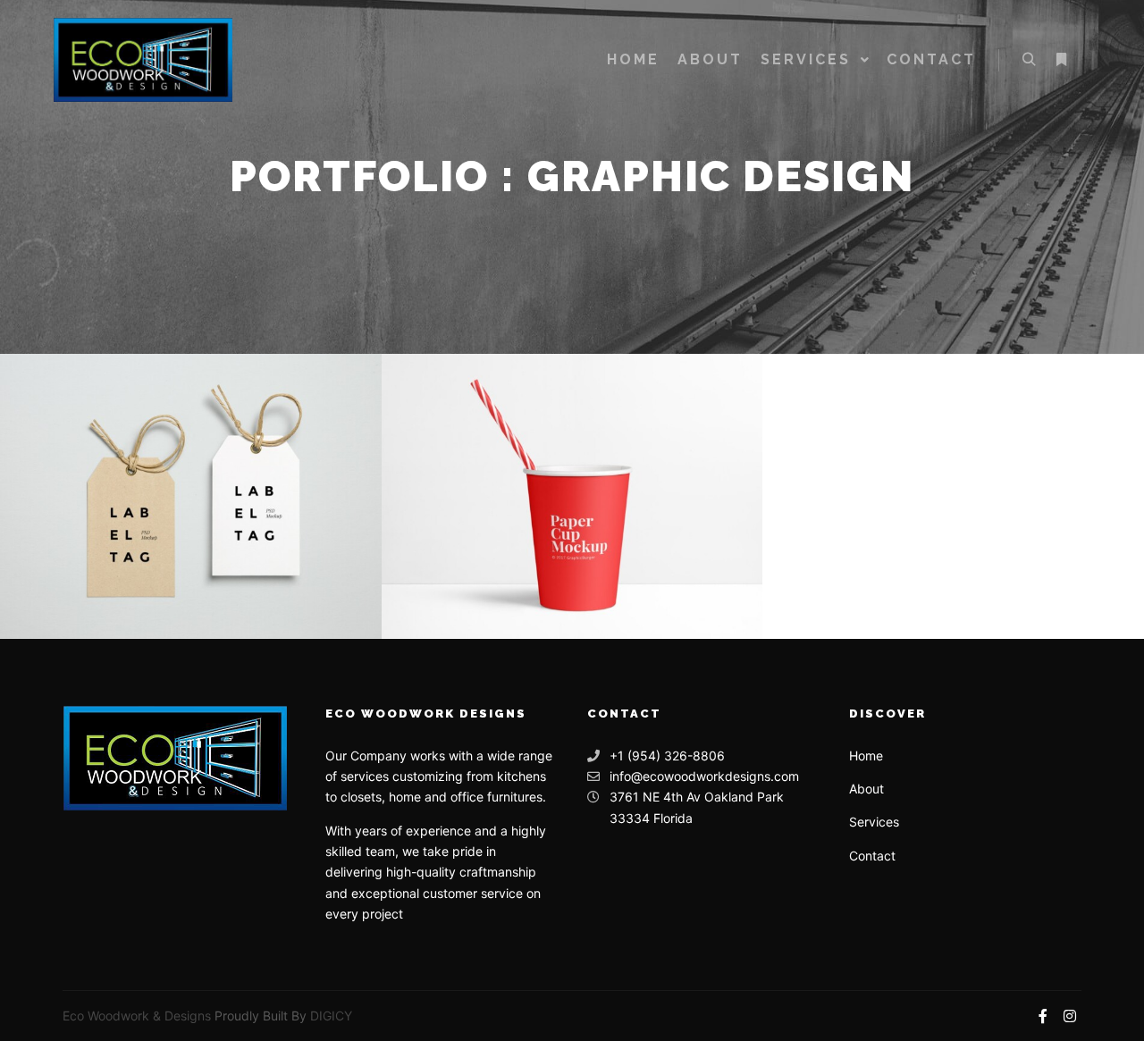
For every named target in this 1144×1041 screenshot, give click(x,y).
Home (866, 755)
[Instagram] (1069, 1016)
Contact (872, 855)
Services (874, 821)
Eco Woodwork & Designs (137, 1015)
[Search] (1029, 59)
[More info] (1061, 59)
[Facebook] (1043, 1016)
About (866, 788)
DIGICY (331, 1015)
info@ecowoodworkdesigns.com (704, 776)
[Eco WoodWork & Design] (143, 60)
